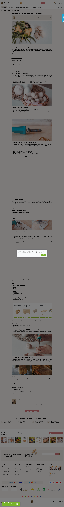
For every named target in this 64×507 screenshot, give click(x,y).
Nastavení (20, 255)
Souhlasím (43, 254)
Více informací (41, 252)
